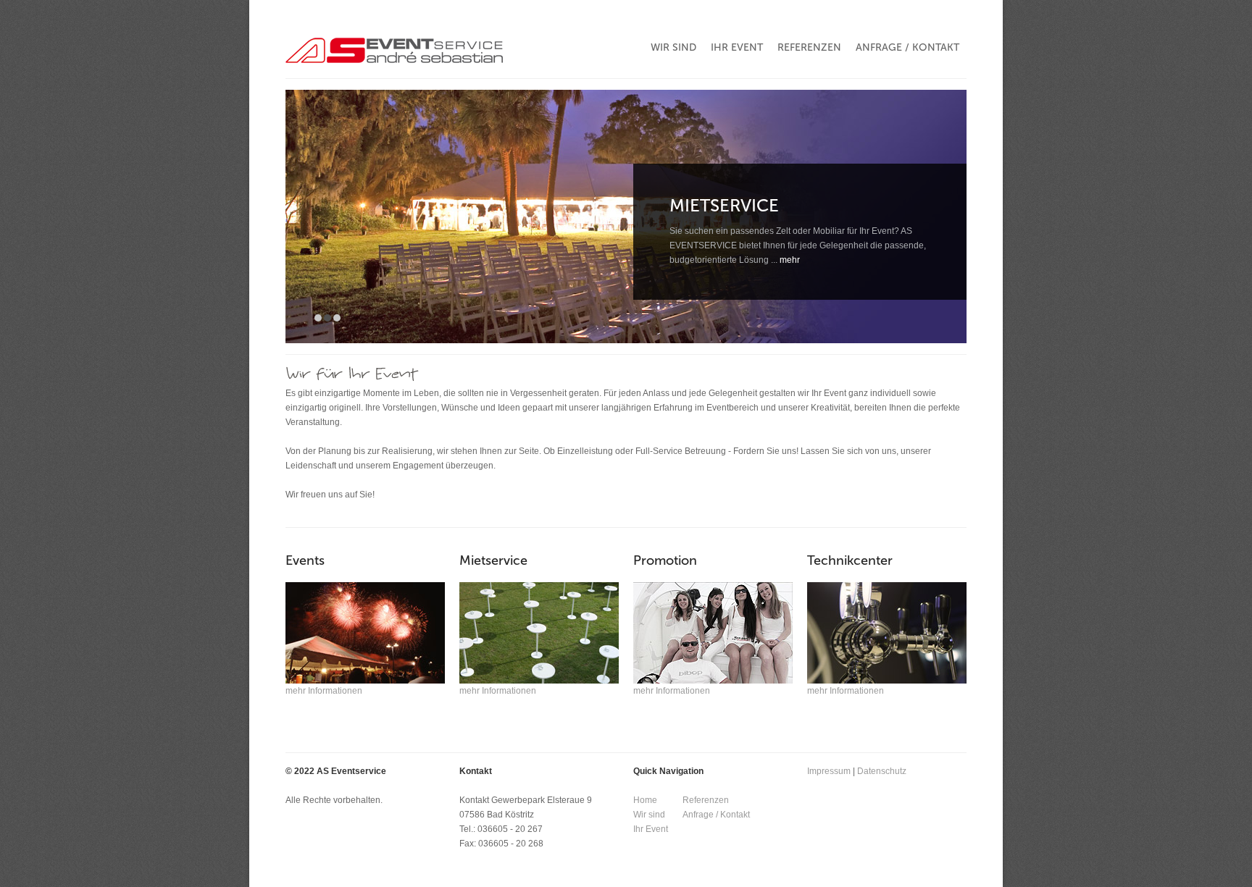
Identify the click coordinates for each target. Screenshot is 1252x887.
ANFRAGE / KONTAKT (907, 47)
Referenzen (706, 800)
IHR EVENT (737, 47)
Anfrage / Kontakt (716, 815)
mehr (790, 260)
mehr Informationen (323, 691)
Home (645, 800)
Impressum (829, 771)
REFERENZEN (809, 47)
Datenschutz (881, 771)
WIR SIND (673, 47)
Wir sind (649, 815)
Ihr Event (650, 829)
